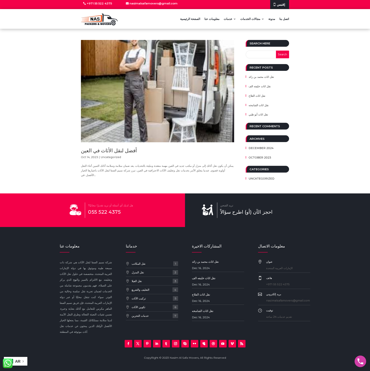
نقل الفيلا (154, 281)
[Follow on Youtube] (223, 343)
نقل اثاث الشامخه (259, 105)
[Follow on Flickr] (194, 343)
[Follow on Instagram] (175, 343)
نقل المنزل (154, 272)
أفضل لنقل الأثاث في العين (109, 150)
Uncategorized (111, 157)
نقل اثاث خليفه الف (260, 86)
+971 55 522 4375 (99, 3)
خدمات (228, 19)
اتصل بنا (284, 19)
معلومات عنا (211, 19)
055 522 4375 (104, 212)
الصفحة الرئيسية (190, 19)
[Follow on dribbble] (213, 343)
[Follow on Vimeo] (232, 343)
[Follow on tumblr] (166, 343)
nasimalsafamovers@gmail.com (153, 3)
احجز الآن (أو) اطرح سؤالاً (246, 212)
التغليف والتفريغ (154, 289)
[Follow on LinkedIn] (157, 343)
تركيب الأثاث (154, 298)
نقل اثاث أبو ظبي (258, 114)
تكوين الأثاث (154, 307)
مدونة (271, 19)
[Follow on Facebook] (128, 343)
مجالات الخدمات (250, 19)
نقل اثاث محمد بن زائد (261, 77)
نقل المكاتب (154, 263)
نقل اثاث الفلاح (257, 95)
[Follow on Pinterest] (147, 343)
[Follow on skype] (185, 343)
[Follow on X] (138, 343)
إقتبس (281, 4)
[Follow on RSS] (242, 343)
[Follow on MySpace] (204, 343)
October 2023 (260, 157)
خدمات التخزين (154, 316)
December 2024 (261, 148)
